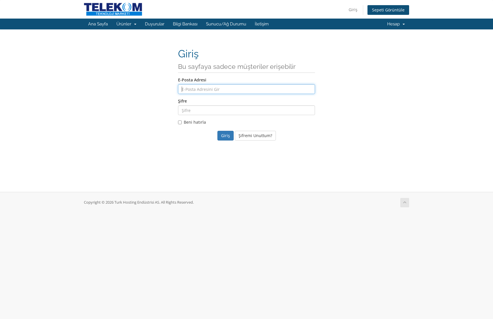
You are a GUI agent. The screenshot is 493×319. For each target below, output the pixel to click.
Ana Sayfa (98, 24)
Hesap (394, 24)
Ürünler (125, 24)
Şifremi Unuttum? (255, 135)
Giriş (353, 9)
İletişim (262, 24)
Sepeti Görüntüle (388, 10)
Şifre (182, 101)
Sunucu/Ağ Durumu (226, 24)
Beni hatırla (195, 122)
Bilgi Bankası (185, 24)
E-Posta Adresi (192, 80)
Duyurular (154, 24)
